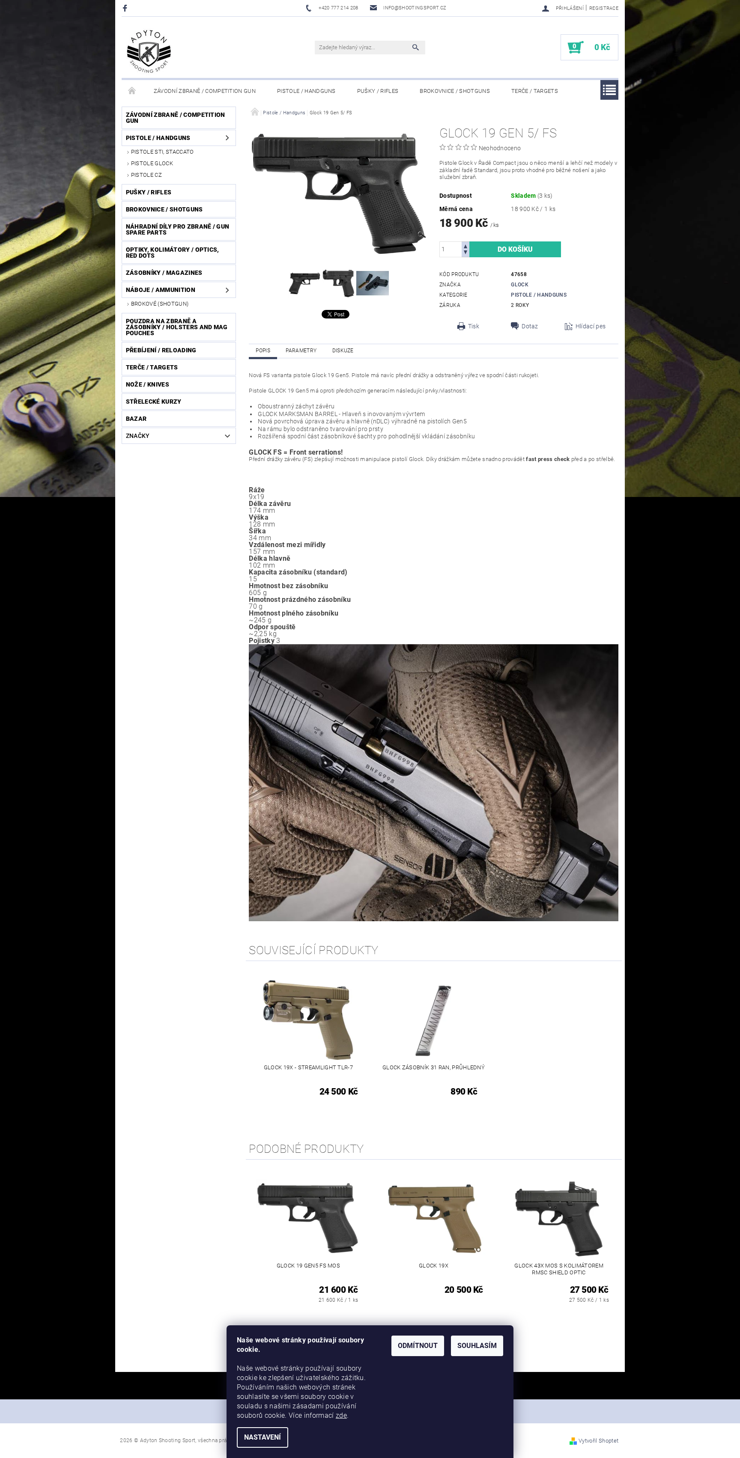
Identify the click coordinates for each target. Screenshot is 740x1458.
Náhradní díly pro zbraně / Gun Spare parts (178, 229)
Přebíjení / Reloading (161, 350)
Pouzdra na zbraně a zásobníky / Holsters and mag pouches (177, 327)
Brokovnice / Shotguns (455, 91)
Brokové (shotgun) (159, 304)
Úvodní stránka (132, 91)
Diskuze (343, 351)
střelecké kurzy (154, 401)
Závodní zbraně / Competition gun (205, 91)
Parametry (301, 351)
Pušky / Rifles (377, 91)
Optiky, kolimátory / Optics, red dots (172, 252)
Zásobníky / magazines (164, 272)
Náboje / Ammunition (160, 289)
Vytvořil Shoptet (598, 1440)
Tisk (473, 326)
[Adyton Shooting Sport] (149, 51)
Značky (138, 435)
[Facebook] (126, 8)
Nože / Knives (147, 384)
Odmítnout (418, 1346)
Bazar (136, 418)
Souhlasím (477, 1346)
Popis (263, 351)
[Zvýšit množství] (465, 245)
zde (341, 1415)
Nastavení (262, 1437)
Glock (519, 285)
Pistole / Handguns (306, 91)
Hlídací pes (591, 326)
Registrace (603, 8)
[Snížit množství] (465, 253)
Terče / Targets (534, 91)
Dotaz (530, 326)
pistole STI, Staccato (162, 152)
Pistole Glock (152, 163)
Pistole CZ (146, 175)
